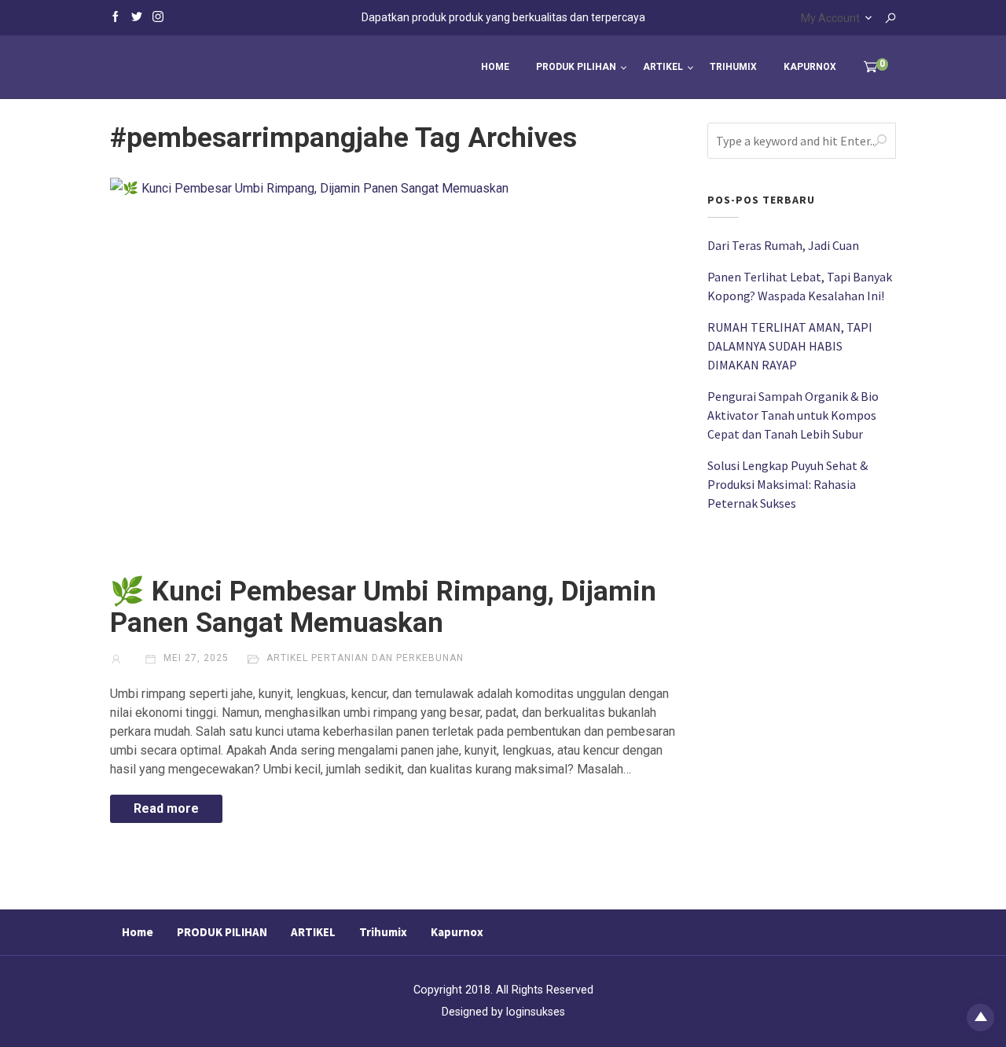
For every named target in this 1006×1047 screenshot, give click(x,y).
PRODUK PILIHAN (576, 66)
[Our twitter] (136, 15)
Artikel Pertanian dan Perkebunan (365, 657)
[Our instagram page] (157, 15)
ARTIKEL (663, 66)
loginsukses (535, 1012)
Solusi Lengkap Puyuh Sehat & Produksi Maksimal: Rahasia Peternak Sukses (787, 484)
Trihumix (733, 66)
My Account (830, 18)
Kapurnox (810, 66)
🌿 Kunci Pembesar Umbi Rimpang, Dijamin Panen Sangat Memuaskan (383, 607)
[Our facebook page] (115, 15)
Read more (166, 808)
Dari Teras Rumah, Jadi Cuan (783, 245)
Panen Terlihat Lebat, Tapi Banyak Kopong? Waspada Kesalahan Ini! (799, 286)
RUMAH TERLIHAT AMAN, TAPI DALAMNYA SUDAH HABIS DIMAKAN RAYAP (789, 346)
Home (495, 66)
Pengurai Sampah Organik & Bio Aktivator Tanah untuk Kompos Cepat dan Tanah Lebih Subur (793, 415)
